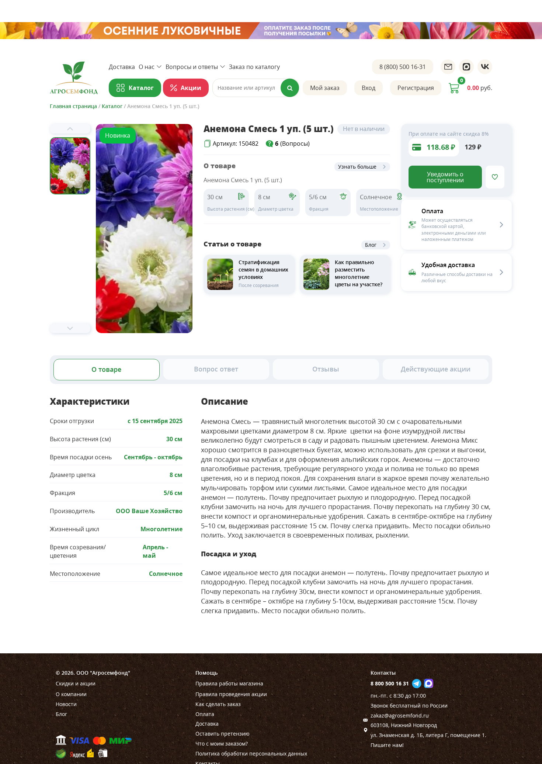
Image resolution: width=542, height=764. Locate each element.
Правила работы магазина (229, 683)
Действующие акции (435, 368)
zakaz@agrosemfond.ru (400, 715)
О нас (146, 67)
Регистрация (415, 88)
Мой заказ (325, 88)
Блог (370, 244)
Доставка (122, 67)
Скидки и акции (75, 683)
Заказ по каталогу (254, 67)
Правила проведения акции (231, 694)
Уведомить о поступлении (445, 177)
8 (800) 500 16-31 (402, 67)
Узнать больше (357, 166)
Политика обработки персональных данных (251, 753)
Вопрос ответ (216, 368)
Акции (191, 88)
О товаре (106, 369)
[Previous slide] (70, 129)
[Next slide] (70, 328)
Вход (368, 88)
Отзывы (325, 368)
